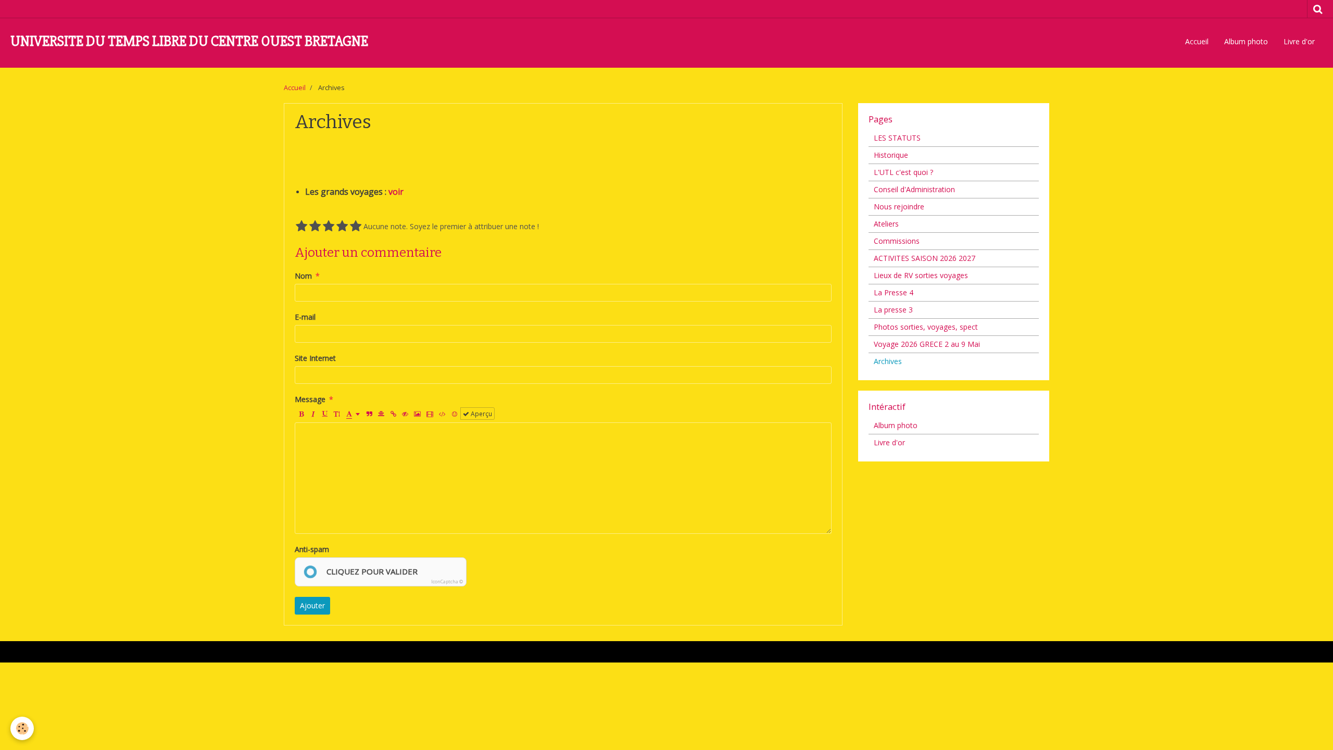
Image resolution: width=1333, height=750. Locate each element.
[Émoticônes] (454, 413)
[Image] (417, 413)
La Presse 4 (893, 292)
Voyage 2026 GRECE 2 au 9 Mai (927, 344)
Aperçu (480, 413)
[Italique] (313, 413)
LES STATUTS (897, 138)
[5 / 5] (355, 226)
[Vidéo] (429, 413)
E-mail (305, 317)
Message (310, 399)
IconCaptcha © (447, 581)
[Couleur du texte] (353, 413)
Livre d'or (1299, 41)
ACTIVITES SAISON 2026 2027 (924, 258)
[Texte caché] (405, 413)
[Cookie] (22, 728)
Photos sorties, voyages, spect (926, 327)
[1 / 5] (301, 226)
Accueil (1197, 41)
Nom (303, 276)
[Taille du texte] (337, 413)
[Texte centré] (381, 413)
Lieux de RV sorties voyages (921, 275)
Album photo (1246, 41)
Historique (891, 155)
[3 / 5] (328, 226)
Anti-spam (312, 549)
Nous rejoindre (899, 206)
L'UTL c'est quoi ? (903, 172)
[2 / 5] (315, 226)
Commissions (897, 241)
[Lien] (393, 413)
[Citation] (369, 413)
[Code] (442, 413)
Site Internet (315, 358)
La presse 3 (893, 310)
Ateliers (886, 224)
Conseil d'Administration (914, 189)
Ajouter (312, 605)
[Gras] (301, 413)
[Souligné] (325, 413)
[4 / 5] (342, 226)
